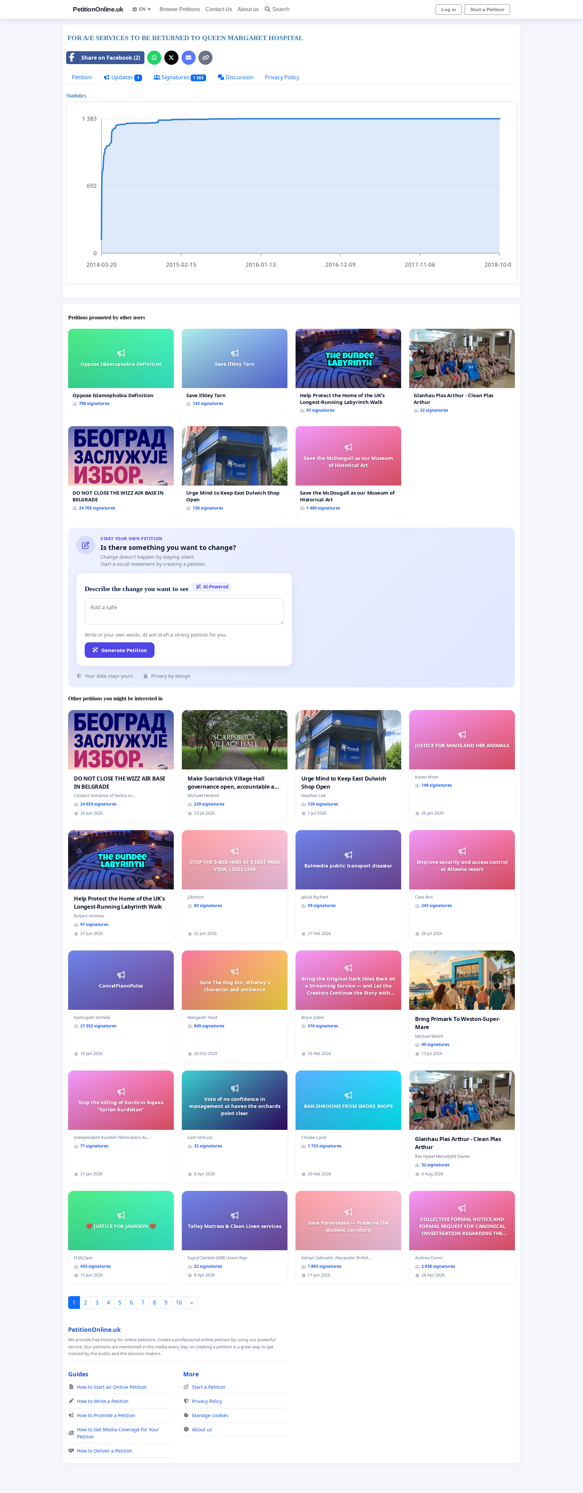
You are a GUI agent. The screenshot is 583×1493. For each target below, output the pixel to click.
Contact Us (218, 9)
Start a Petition (487, 9)
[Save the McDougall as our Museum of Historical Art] (348, 471)
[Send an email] (189, 58)
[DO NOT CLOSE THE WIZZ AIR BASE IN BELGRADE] (121, 471)
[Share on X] (171, 58)
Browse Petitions (180, 9)
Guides (78, 1374)
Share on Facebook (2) (110, 57)
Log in (448, 9)
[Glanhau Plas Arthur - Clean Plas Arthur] (462, 373)
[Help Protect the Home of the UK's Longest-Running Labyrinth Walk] (348, 373)
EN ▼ (145, 9)
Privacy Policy (282, 77)
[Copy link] (205, 58)
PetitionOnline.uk (98, 9)
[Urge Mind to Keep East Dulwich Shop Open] (234, 471)
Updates (124, 77)
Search (280, 9)
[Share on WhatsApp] (154, 58)
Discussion (238, 77)
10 (179, 1302)
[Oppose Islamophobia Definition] (121, 370)
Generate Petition (124, 650)
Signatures (182, 77)
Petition (82, 77)
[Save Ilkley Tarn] (234, 370)
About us (248, 9)
